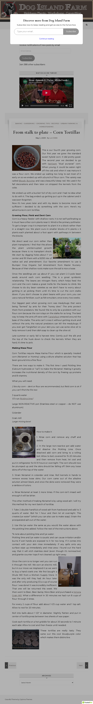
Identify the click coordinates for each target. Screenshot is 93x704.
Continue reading (46, 39)
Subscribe (71, 31)
